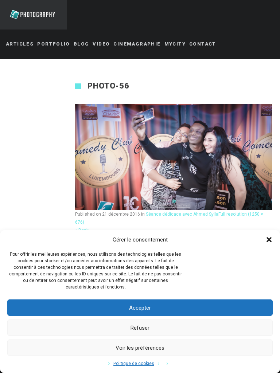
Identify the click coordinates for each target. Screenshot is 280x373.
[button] (269, 239)
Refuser (140, 328)
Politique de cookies (133, 363)
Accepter (140, 308)
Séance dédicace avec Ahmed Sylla (182, 214)
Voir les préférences (140, 348)
